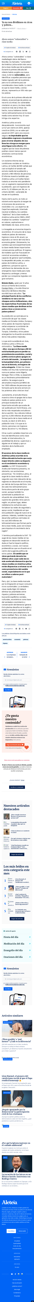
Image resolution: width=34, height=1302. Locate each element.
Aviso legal (17, 1289)
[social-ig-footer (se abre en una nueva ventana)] (22, 1274)
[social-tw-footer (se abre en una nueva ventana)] (19, 1274)
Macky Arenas (21, 28)
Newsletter (17, 1256)
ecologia (6, 1126)
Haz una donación (17, 1283)
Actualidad (17, 1241)
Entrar (22, 780)
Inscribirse (8, 690)
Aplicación (17, 1259)
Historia (14, 14)
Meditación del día (14, 943)
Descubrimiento (6, 14)
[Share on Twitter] (23, 51)
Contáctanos (17, 1293)
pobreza (25, 639)
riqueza (5, 643)
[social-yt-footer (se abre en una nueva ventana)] (12, 1274)
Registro (5, 8)
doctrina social (8, 1022)
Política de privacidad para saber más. (15, 685)
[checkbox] (4, 684)
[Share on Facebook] (16, 51)
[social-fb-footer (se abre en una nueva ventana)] (15, 1274)
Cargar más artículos (17, 854)
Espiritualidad (17, 1243)
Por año (17, 1267)
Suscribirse (11, 1231)
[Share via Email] (26, 51)
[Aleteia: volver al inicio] (17, 3)
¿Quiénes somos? (17, 1286)
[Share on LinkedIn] (20, 51)
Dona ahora (16, 8)
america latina (7, 639)
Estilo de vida (17, 1246)
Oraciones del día (13, 957)
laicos (5, 1157)
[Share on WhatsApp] (29, 51)
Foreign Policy (8, 288)
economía (17, 639)
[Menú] (6, 3)
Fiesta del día (11, 937)
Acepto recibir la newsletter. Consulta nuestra (16, 684)
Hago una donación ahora (14, 745)
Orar (27, 8)
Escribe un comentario (17, 787)
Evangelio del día (13, 950)
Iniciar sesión (22, 1231)
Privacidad (17, 1296)
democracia (7, 1092)
